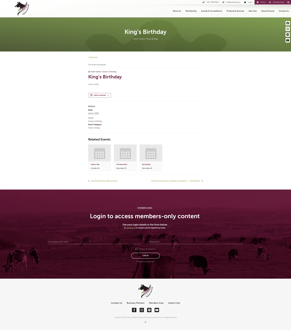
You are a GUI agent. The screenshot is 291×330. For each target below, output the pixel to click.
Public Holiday (94, 128)
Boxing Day (146, 164)
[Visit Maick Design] (145, 322)
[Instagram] (288, 29)
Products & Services (235, 11)
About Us (177, 11)
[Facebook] (288, 23)
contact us (130, 228)
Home (135, 39)
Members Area (156, 303)
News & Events (267, 11)
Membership (191, 11)
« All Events (93, 57)
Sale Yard (253, 11)
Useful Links (174, 303)
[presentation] (99, 153)
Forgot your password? (145, 261)
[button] (288, 2)
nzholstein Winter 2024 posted (103, 181)
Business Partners (135, 303)
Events (142, 39)
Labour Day (95, 164)
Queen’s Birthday (95, 121)
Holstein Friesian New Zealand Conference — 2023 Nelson (176, 181)
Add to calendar (100, 95)
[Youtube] (288, 40)
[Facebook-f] (134, 310)
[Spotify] (288, 34)
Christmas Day (121, 164)
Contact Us (284, 11)
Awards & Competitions (211, 11)
